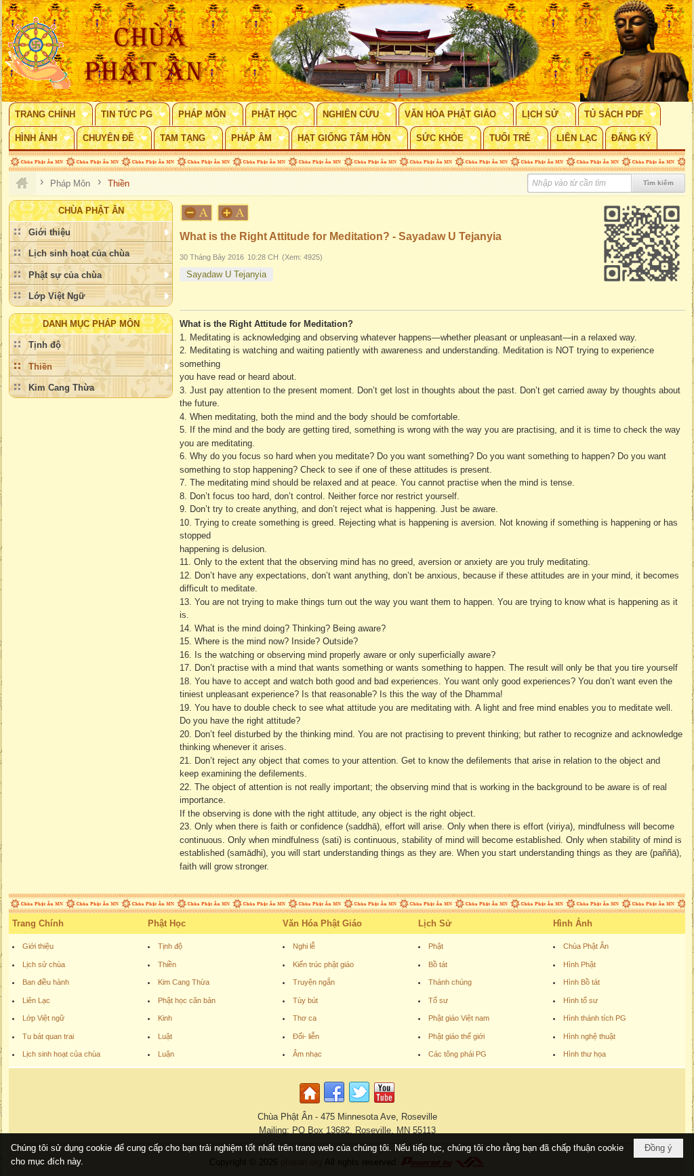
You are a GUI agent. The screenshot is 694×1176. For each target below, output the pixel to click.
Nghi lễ (304, 946)
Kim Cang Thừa (183, 982)
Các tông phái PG (457, 1054)
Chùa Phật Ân (586, 946)
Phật (435, 946)
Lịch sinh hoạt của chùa (61, 1054)
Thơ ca (305, 1018)
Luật (165, 1036)
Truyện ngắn (314, 982)
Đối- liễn (306, 1036)
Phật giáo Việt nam (458, 1018)
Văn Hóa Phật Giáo (322, 923)
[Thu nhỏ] (196, 212)
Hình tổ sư (580, 1000)
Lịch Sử (434, 923)
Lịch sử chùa (43, 964)
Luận (166, 1054)
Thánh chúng (450, 982)
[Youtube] (384, 1104)
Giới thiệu (38, 946)
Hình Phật (579, 964)
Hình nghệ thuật (589, 1036)
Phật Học (167, 923)
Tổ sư (438, 1000)
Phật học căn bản (187, 1000)
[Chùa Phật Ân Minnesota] (404, 51)
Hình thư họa (584, 1054)
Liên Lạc (36, 1000)
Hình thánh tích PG (594, 1018)
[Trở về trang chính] (311, 1104)
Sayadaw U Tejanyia (226, 274)
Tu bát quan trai (48, 1036)
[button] (51, 113)
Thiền (167, 964)
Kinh (165, 1018)
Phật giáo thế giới (456, 1036)
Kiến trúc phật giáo (323, 964)
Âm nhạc (307, 1054)
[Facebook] (334, 1104)
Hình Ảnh (572, 923)
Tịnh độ (170, 946)
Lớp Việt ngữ (43, 1018)
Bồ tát (437, 964)
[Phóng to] (234, 212)
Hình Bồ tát (581, 982)
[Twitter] (359, 1104)
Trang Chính (38, 923)
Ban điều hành (45, 982)
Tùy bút (305, 1000)
